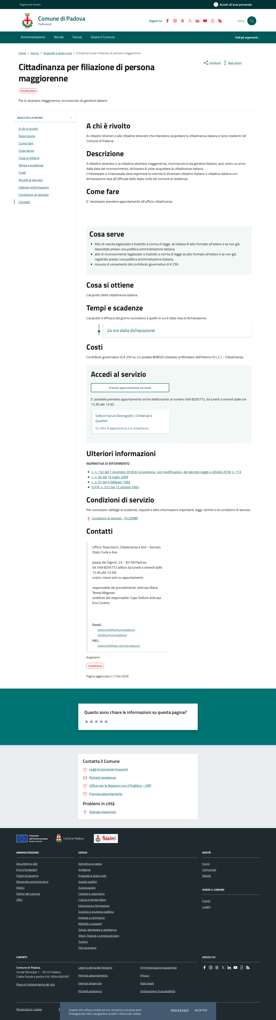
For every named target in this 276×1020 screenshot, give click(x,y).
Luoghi (206, 907)
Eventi (206, 901)
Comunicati (209, 869)
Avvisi (206, 863)
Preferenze (180, 1010)
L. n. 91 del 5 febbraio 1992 (111, 482)
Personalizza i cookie (29, 1009)
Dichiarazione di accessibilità (157, 991)
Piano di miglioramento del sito (35, 984)
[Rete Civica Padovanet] (107, 838)
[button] (251, 20)
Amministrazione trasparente (158, 967)
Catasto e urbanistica (91, 893)
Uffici (19, 899)
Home (22, 53)
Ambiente (84, 869)
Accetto (201, 1010)
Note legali (147, 983)
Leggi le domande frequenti (95, 967)
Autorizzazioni (87, 887)
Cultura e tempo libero (92, 899)
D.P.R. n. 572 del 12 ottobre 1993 (115, 487)
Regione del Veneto (30, 4)
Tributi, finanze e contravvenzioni (98, 935)
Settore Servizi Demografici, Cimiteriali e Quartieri (123, 418)
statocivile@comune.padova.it (116, 629)
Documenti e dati (27, 863)
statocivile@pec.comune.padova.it (119, 645)
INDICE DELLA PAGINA (29, 118)
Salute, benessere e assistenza (97, 929)
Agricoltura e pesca (90, 863)
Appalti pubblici (87, 881)
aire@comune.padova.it (112, 635)
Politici (20, 887)
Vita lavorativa (87, 947)
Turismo (83, 941)
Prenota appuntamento (93, 975)
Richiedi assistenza (90, 991)
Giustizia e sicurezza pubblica (96, 911)
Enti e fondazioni (26, 869)
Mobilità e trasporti (90, 923)
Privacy (144, 975)
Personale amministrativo (32, 881)
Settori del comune (28, 893)
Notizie (206, 875)
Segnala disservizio (90, 983)
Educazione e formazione (93, 905)
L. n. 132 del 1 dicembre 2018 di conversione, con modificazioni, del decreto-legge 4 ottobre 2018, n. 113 (166, 471)
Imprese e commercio (91, 917)
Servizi (34, 53)
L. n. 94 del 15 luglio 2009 (110, 477)
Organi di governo (27, 875)
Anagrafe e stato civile (57, 53)
